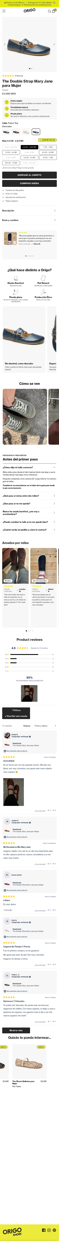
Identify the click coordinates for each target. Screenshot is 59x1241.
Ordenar (27, 726)
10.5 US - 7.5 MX (11, 163)
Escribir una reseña (17, 717)
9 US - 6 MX (11, 158)
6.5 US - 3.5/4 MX (29, 147)
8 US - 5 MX (29, 152)
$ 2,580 (6, 1081)
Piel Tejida (16, 1086)
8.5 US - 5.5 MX (48, 152)
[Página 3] (30, 630)
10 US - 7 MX (48, 158)
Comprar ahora (29, 183)
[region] (29, 693)
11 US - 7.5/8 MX (29, 163)
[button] (49, 11)
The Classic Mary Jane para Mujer (26, 745)
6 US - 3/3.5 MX (11, 147)
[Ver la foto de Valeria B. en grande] (10, 238)
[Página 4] (32, 630)
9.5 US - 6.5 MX (30, 158)
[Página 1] (26, 631)
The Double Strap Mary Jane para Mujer (28, 885)
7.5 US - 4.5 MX (11, 152)
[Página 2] (28, 630)
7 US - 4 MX (48, 147)
